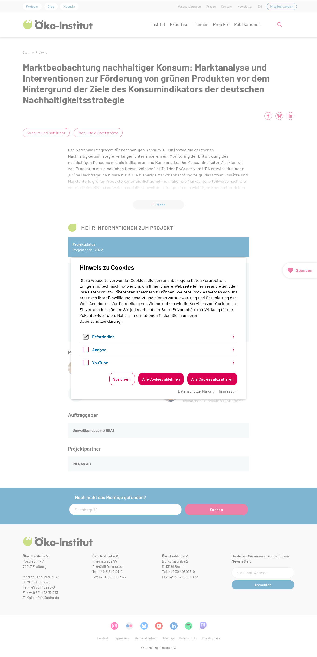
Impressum (228, 391)
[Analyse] (86, 350)
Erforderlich (103, 336)
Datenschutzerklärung (100, 321)
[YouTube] (86, 363)
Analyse (99, 349)
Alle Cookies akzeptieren (212, 379)
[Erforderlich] (86, 338)
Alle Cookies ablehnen (161, 379)
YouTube (100, 362)
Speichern (122, 379)
